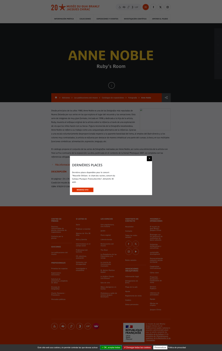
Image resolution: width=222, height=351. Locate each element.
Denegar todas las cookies (138, 347)
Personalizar (160, 347)
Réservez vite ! (82, 189)
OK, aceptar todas (111, 347)
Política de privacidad (177, 347)
